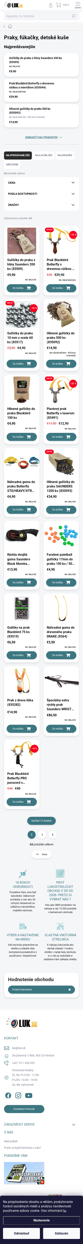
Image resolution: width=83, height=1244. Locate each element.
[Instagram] (17, 1094)
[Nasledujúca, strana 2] (42, 835)
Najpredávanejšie (18, 155)
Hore (44, 854)
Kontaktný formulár (24, 1109)
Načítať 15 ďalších (41, 820)
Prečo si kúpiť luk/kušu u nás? (22, 1147)
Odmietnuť (21, 1233)
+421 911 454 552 (23, 1063)
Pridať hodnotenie (22, 989)
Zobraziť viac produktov (41, 137)
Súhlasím (61, 1233)
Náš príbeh (11, 1141)
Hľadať (74, 16)
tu (64, 1211)
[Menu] (78, 5)
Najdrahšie (65, 155)
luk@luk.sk (19, 1048)
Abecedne (12, 164)
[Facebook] (7, 1094)
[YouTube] (28, 1094)
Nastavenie (41, 1220)
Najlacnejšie (43, 155)
